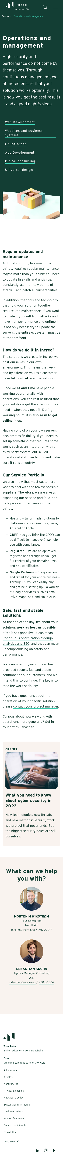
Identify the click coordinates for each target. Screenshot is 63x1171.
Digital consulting (20, 161)
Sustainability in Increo (17, 1104)
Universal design (19, 170)
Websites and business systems (24, 133)
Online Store (15, 144)
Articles (8, 1077)
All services (10, 1070)
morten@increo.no (23, 930)
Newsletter (10, 1132)
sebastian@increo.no (22, 982)
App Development (20, 152)
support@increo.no (14, 1118)
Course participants (15, 1125)
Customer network (14, 1111)
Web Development (20, 122)
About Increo (11, 1084)
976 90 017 (45, 930)
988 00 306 (46, 982)
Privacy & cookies (14, 1090)
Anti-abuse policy (13, 1097)
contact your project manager (35, 706)
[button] (55, 7)
